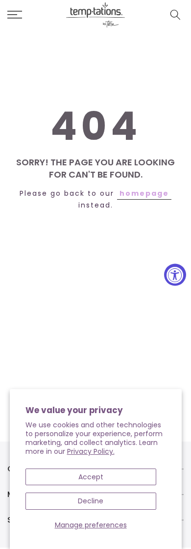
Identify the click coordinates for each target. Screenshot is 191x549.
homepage (144, 193)
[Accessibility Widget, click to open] (175, 274)
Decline (90, 501)
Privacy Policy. (91, 451)
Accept (90, 477)
